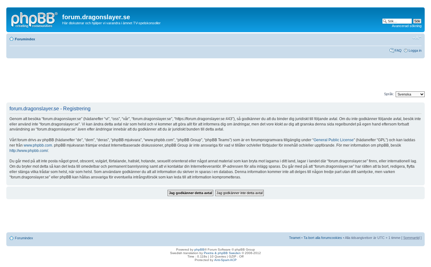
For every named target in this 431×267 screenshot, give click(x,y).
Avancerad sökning (407, 26)
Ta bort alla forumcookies (323, 238)
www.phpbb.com (38, 145)
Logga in (415, 50)
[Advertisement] (121, 77)
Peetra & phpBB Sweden (222, 253)
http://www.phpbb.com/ (28, 150)
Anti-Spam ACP (225, 260)
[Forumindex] (35, 18)
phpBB (199, 249)
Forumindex (25, 39)
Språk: (389, 94)
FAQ (398, 50)
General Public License (334, 140)
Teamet (294, 238)
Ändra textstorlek (417, 38)
